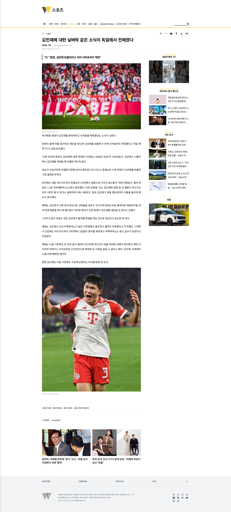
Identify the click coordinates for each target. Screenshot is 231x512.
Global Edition (107, 23)
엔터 (57, 23)
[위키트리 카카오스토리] (174, 497)
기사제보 (45, 420)
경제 (51, 23)
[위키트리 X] (178, 494)
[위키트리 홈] (46, 12)
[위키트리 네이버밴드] (174, 501)
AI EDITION (121, 23)
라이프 (64, 23)
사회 (78, 23)
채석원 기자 (46, 45)
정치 (84, 23)
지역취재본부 (134, 23)
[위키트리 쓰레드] (187, 494)
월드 (96, 23)
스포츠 (71, 23)
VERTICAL (120, 481)
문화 (90, 23)
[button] (160, 34)
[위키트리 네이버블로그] (182, 497)
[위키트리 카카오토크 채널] (178, 497)
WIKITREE (46, 481)
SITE (154, 481)
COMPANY (83, 481)
